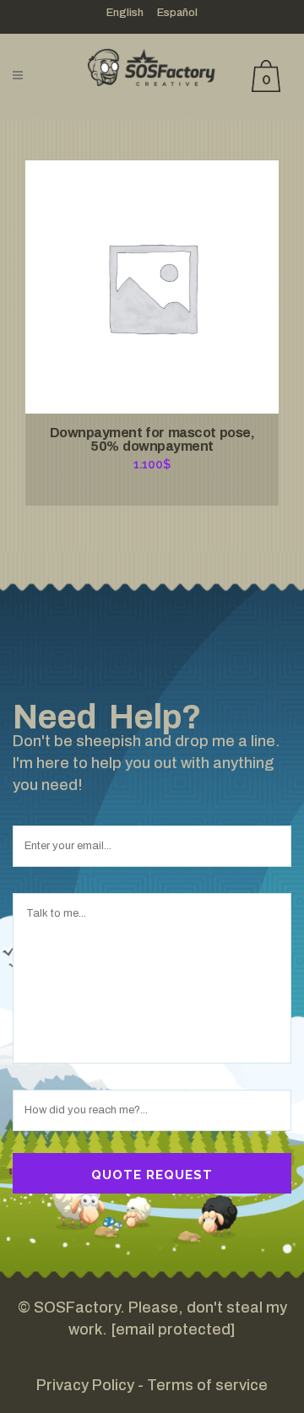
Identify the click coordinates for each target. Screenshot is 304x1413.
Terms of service (207, 1385)
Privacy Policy (85, 1385)
